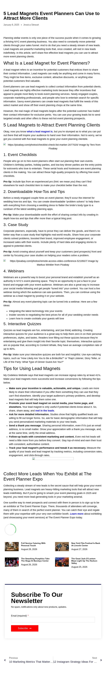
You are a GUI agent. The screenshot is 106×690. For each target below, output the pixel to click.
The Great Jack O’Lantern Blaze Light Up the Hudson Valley (84, 560)
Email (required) (19, 616)
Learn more (76, 513)
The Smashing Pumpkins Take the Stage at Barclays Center (35, 559)
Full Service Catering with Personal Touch (33, 544)
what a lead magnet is (40, 131)
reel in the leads (44, 410)
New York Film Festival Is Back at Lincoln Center (85, 544)
